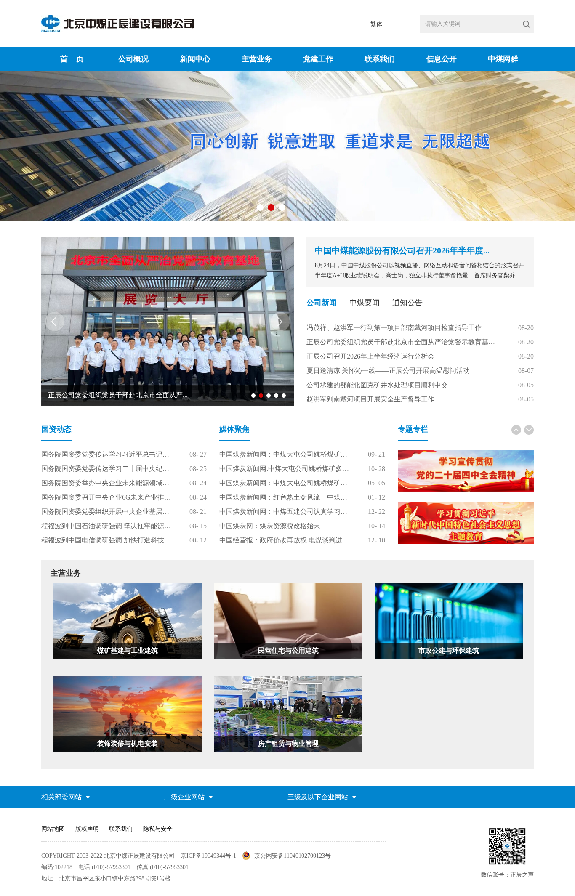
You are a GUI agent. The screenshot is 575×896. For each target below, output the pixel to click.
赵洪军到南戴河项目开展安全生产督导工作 (370, 399)
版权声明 (87, 829)
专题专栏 (413, 429)
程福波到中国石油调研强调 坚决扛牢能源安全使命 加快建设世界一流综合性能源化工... (107, 525)
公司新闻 (321, 302)
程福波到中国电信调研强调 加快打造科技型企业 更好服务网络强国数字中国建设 (107, 540)
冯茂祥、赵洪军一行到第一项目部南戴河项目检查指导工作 (394, 327)
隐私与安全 (158, 829)
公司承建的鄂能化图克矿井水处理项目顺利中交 (377, 384)
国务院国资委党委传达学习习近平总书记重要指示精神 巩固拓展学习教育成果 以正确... (107, 454)
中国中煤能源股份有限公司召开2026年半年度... (402, 250)
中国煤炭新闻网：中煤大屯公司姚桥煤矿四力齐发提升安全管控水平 (285, 454)
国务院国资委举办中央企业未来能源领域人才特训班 (107, 483)
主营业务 (257, 59)
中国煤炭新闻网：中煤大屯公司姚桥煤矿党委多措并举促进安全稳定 (285, 483)
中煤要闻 (364, 302)
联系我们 (380, 59)
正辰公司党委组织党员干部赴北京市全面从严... (118, 395)
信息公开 (441, 59)
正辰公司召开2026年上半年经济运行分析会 (370, 356)
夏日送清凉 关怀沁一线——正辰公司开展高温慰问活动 (388, 370)
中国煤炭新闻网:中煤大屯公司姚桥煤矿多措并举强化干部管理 (285, 468)
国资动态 (56, 429)
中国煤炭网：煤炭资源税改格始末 (269, 525)
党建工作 (318, 59)
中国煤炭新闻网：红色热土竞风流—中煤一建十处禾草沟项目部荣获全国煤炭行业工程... (285, 497)
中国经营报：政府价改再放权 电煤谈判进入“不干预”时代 (285, 540)
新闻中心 (195, 59)
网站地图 (53, 829)
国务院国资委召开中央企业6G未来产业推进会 (107, 497)
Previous (54, 321)
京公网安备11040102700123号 (292, 856)
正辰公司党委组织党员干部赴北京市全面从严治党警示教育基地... (403, 342)
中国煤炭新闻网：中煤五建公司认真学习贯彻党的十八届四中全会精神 (285, 511)
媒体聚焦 (234, 429)
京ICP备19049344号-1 (209, 856)
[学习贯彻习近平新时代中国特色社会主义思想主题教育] (466, 523)
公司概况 (133, 59)
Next (280, 321)
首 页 (72, 59)
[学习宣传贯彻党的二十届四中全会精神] (466, 470)
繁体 (376, 24)
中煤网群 (503, 59)
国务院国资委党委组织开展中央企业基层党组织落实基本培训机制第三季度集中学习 (107, 511)
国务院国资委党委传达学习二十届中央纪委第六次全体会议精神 (107, 468)
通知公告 (407, 302)
